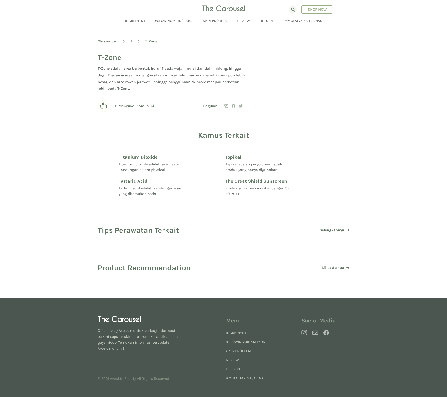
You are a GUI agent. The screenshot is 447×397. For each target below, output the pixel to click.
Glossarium (107, 41)
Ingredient (135, 20)
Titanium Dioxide (138, 157)
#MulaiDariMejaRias (303, 20)
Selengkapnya (332, 230)
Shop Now (317, 9)
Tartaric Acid (133, 181)
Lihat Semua (333, 268)
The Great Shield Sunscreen (256, 181)
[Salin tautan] (226, 106)
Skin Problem (215, 20)
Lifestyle (267, 20)
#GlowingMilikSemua (174, 20)
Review (243, 20)
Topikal (233, 157)
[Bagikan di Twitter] (241, 106)
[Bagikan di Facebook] (233, 106)
